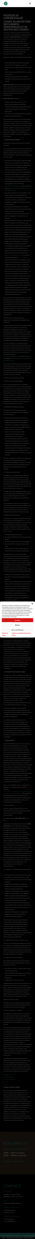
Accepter (17, 620)
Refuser (17, 625)
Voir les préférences (17, 630)
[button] (32, 604)
